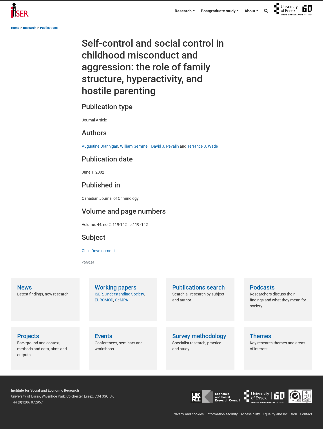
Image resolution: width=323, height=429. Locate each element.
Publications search (198, 287)
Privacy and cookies (188, 414)
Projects (28, 336)
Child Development (98, 250)
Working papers (115, 287)
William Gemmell (134, 146)
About (250, 11)
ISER (99, 294)
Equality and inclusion (280, 414)
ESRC (215, 396)
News (24, 287)
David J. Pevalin (165, 146)
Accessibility (250, 414)
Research (183, 11)
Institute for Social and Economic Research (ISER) (20, 11)
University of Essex (293, 11)
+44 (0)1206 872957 (27, 402)
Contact (306, 414)
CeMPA (121, 300)
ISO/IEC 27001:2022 (300, 396)
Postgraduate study (218, 11)
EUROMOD (104, 300)
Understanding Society (124, 294)
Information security (222, 414)
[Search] (266, 11)
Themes (260, 336)
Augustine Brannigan (100, 146)
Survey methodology (199, 336)
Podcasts (262, 287)
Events (103, 336)
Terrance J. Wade (202, 146)
